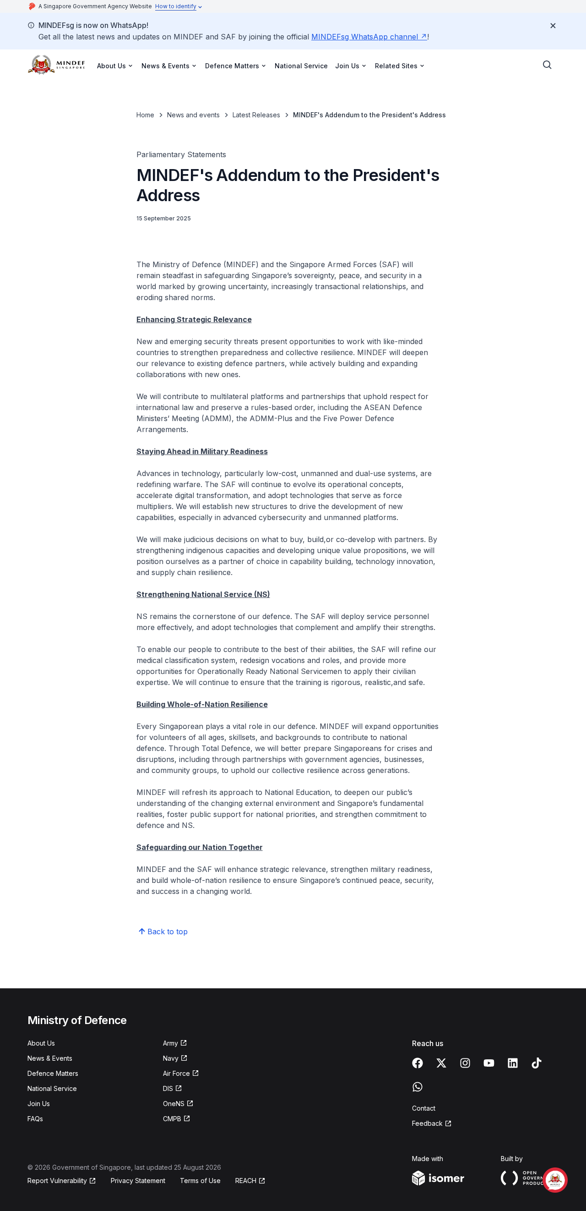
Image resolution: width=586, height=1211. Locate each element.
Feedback (427, 1123)
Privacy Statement (138, 1180)
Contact (423, 1108)
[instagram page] (465, 1063)
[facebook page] (417, 1063)
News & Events (49, 1058)
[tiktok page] (536, 1063)
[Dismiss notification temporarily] (553, 26)
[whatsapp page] (417, 1086)
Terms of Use (200, 1180)
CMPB (172, 1119)
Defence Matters (52, 1073)
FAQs (35, 1119)
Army (170, 1043)
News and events (193, 115)
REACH (245, 1180)
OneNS (173, 1103)
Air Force (176, 1073)
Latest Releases (256, 115)
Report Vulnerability (57, 1180)
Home (145, 115)
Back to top (167, 931)
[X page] (441, 1063)
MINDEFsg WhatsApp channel (364, 36)
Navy (171, 1058)
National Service (301, 66)
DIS (168, 1088)
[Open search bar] (548, 65)
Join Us (38, 1103)
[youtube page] (488, 1063)
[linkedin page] (512, 1063)
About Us (41, 1043)
